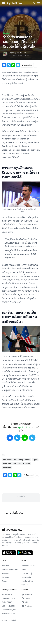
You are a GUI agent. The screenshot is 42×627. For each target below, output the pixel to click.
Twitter (27, 598)
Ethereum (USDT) (8, 598)
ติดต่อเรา (5, 581)
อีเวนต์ (23, 569)
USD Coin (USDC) (8, 606)
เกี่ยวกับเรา (5, 577)
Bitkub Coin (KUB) (8, 613)
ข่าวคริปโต (26, 463)
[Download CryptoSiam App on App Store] (9, 552)
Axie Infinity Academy (22, 459)
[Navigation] (38, 3)
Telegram (28, 606)
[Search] (33, 3)
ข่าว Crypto (17, 463)
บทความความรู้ (26, 573)
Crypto (35, 459)
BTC (36, 368)
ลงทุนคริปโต (7, 467)
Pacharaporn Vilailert (17, 53)
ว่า (6, 291)
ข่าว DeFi (24, 585)
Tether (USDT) (7, 602)
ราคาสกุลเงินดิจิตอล (28, 566)
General (6, 33)
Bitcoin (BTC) (7, 594)
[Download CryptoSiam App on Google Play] (25, 552)
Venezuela (7, 463)
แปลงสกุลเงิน (26, 577)
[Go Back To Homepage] (12, 3)
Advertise (5, 566)
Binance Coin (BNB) (9, 610)
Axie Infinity (7, 459)
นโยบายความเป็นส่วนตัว (10, 569)
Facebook (28, 594)
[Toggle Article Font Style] (35, 65)
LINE (26, 602)
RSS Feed (5, 573)
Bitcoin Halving (27, 581)
